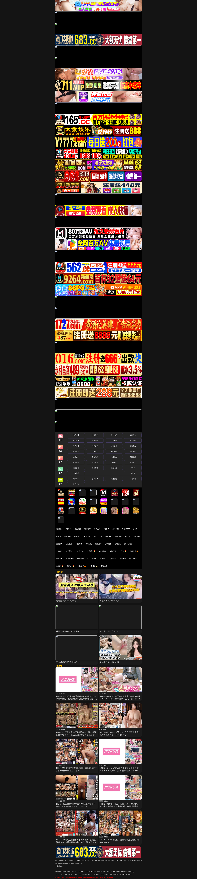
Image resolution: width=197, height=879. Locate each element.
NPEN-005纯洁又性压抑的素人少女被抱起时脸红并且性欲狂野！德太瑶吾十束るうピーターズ (120, 697)
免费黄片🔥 (93, 566)
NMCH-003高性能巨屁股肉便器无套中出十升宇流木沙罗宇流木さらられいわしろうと (76, 805)
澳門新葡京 (70, 551)
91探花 (95, 451)
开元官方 (59, 558)
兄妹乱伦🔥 (82, 566)
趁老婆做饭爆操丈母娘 (66, 600)
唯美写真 (114, 468)
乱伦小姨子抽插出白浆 (109, 662)
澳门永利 (97, 529)
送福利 (135, 529)
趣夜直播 (98, 544)
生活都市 (76, 479)
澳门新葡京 (128, 544)
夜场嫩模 (108, 544)
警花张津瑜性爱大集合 (109, 631)
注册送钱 (115, 529)
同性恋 (133, 473)
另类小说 (76, 484)
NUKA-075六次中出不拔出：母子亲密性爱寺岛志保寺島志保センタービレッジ (120, 733)
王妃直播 (69, 544)
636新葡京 (102, 551)
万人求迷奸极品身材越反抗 (68, 662)
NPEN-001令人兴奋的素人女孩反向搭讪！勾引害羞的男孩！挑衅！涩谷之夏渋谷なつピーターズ (120, 770)
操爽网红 (108, 536)
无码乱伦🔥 (134, 551)
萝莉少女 (133, 435)
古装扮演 (76, 457)
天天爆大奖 (70, 558)
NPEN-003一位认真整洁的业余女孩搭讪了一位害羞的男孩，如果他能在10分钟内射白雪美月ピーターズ (76, 699)
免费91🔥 (59, 566)
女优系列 (95, 457)
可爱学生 (114, 457)
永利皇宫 (80, 551)
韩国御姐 (95, 446)
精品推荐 (76, 435)
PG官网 (68, 529)
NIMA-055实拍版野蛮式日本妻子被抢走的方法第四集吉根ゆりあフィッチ (76, 769)
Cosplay (114, 440)
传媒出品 (76, 473)
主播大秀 (59, 544)
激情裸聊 (113, 551)
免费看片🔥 (91, 551)
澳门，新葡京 (92, 558)
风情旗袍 (76, 462)
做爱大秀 (113, 558)
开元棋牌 (77, 529)
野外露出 (133, 451)
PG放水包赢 (97, 536)
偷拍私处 (88, 544)
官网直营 (87, 529)
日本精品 (95, 440)
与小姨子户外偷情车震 (109, 600)
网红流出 (114, 451)
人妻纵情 (114, 479)
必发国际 (118, 544)
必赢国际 (77, 536)
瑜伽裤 (114, 462)
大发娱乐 (59, 551)
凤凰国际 (87, 536)
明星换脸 (95, 462)
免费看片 (103, 558)
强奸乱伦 (95, 435)
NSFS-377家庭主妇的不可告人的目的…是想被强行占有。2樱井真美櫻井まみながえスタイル (76, 841)
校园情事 (95, 479)
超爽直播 (118, 536)
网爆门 (133, 468)
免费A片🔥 (70, 566)
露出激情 (95, 468)
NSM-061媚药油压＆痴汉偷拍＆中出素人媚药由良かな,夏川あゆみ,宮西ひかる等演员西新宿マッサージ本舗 (76, 734)
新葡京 (58, 536)
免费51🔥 (122, 551)
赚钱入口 (104, 566)
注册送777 (126, 529)
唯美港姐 (114, 446)
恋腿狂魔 (133, 457)
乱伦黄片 (79, 544)
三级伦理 (76, 440)
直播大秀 (122, 558)
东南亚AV (133, 446)
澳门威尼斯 (133, 558)
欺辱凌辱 (76, 451)
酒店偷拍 (136, 536)
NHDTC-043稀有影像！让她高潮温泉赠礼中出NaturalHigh (120, 841)
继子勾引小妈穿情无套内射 (68, 631)
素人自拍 (133, 440)
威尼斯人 (59, 529)
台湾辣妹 (76, 446)
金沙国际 (80, 558)
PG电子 (106, 529)
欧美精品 (114, 435)
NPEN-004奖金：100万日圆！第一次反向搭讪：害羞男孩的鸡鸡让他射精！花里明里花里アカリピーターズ (120, 806)
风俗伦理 (133, 479)
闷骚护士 (133, 462)
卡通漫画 (76, 468)
